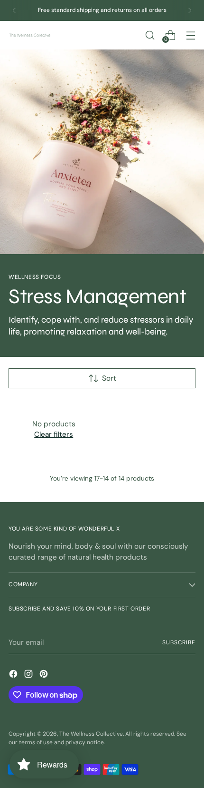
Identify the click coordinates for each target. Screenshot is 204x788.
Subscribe (178, 642)
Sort (109, 378)
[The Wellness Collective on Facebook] (14, 675)
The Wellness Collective (91, 734)
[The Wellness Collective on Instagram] (29, 675)
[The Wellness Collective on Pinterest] (44, 675)
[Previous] (14, 10)
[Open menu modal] (190, 35)
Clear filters (53, 434)
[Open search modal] (149, 35)
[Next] (189, 10)
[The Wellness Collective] (30, 35)
